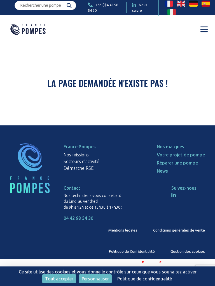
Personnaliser (95, 278)
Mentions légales (122, 230)
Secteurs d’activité (81, 161)
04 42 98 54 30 (78, 218)
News (162, 170)
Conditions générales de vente (179, 230)
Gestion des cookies (187, 251)
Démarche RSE (79, 168)
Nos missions (76, 154)
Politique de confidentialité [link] (144, 278)
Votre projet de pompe (181, 154)
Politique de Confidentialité (132, 251)
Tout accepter (59, 278)
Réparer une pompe (177, 162)
